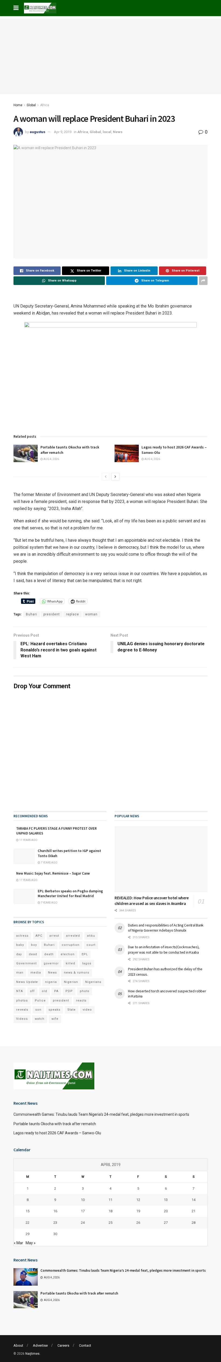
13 (166, 1200)
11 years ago (28, 840)
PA (56, 991)
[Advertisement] (110, 56)
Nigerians (93, 982)
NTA (19, 991)
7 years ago (48, 862)
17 (83, 1211)
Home (17, 105)
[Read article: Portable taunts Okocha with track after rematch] (25, 453)
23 (55, 1223)
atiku (91, 935)
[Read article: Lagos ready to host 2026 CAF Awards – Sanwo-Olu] (127, 453)
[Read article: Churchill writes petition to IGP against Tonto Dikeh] (24, 856)
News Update (27, 982)
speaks (54, 1009)
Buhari (31, 614)
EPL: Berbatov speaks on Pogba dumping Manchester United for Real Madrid (70, 893)
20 (166, 1211)
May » (31, 1243)
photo (84, 991)
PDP (69, 991)
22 (27, 1223)
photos (22, 1000)
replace (72, 614)
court (91, 945)
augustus (37, 132)
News (117, 132)
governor (51, 963)
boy (34, 945)
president (51, 614)
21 (193, 1211)
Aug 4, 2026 (51, 459)
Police (40, 1000)
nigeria (51, 982)
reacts (81, 1000)
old (44, 991)
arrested (73, 935)
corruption (71, 945)
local (107, 132)
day (19, 954)
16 (55, 1211)
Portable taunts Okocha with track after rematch (54, 1124)
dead (33, 954)
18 (110, 1211)
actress (22, 935)
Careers (63, 1345)
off (32, 991)
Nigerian (71, 982)
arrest (54, 935)
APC (39, 935)
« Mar (18, 1243)
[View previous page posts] (106, 476)
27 (166, 1223)
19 (138, 1211)
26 (138, 1223)
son (38, 1009)
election (68, 954)
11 (110, 1200)
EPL (85, 954)
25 (110, 1223)
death (49, 954)
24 (83, 1223)
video (87, 1009)
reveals (22, 1009)
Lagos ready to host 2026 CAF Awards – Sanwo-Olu (57, 1133)
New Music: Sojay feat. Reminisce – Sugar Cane (53, 873)
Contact (85, 1345)
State (71, 1009)
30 (55, 1234)
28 (193, 1223)
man (19, 972)
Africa (44, 105)
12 (138, 1200)
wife (54, 1019)
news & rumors (76, 972)
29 (27, 1234)
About (18, 1345)
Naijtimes (32, 1354)
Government (26, 963)
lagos (86, 963)
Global (31, 105)
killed (70, 963)
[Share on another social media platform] (203, 280)
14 (193, 1200)
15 (27, 1211)
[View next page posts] (115, 476)
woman (91, 614)
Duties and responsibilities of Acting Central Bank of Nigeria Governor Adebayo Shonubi (165, 928)
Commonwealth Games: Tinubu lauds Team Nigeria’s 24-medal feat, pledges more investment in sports (101, 1114)
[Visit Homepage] (40, 8)
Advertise (40, 1345)
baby (20, 945)
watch (39, 1019)
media (35, 972)
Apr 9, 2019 (62, 132)
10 (83, 1200)
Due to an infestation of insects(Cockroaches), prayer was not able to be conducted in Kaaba (163, 949)
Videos (22, 1019)
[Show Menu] (16, 8)
